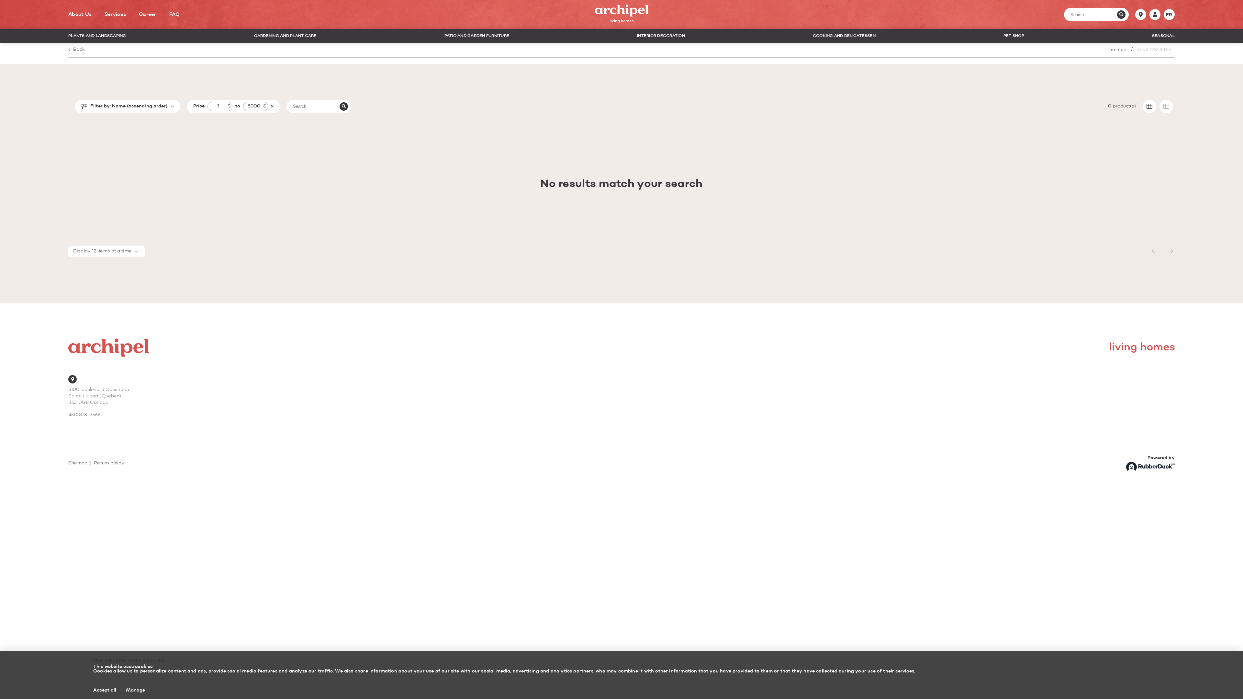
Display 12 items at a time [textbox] (102, 251)
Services (115, 14)
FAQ (174, 14)
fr (1169, 15)
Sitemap (77, 463)
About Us (80, 14)
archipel (1118, 50)
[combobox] (106, 251)
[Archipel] (622, 15)
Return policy (109, 463)
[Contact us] (1140, 14)
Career (147, 14)
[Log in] (1154, 14)
